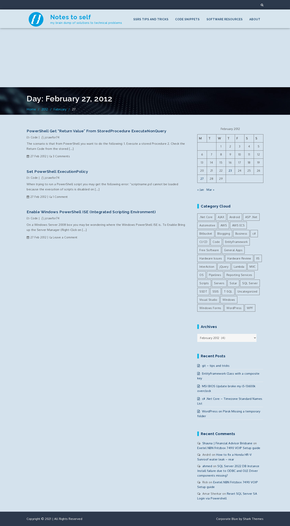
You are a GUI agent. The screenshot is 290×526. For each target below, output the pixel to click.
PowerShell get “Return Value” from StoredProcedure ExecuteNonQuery (96, 131)
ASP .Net (251, 217)
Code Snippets (187, 19)
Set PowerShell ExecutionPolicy (57, 171)
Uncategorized (247, 291)
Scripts (204, 283)
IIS (258, 258)
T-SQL (228, 291)
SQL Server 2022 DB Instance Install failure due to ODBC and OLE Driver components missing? (228, 470)
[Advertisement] (145, 57)
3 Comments (61, 156)
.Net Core (206, 217)
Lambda (239, 266)
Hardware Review (239, 258)
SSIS (215, 291)
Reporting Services (239, 275)
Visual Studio (208, 299)
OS (201, 275)
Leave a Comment (65, 237)
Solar (233, 283)
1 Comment (60, 196)
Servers (219, 283)
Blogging (223, 233)
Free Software (209, 250)
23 (230, 170)
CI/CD (203, 242)
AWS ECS (238, 225)
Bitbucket (205, 233)
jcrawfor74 (52, 137)
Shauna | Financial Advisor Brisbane (227, 443)
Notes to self (70, 17)
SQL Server (250, 283)
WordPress (234, 308)
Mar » (210, 190)
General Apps (233, 250)
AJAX (221, 217)
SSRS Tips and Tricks (150, 19)
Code (34, 137)
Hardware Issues (210, 258)
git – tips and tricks (215, 366)
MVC (253, 266)
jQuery (224, 266)
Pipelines (215, 275)
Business (241, 233)
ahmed (207, 466)
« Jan (200, 190)
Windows (229, 299)
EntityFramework (236, 242)
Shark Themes (253, 519)
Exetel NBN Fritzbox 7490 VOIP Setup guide (228, 448)
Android (234, 217)
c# (254, 233)
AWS (224, 225)
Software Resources (225, 19)
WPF (250, 308)
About (254, 19)
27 (202, 179)
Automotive (207, 225)
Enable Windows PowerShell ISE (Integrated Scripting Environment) (91, 212)
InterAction (206, 266)
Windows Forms (210, 308)
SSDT (203, 291)
